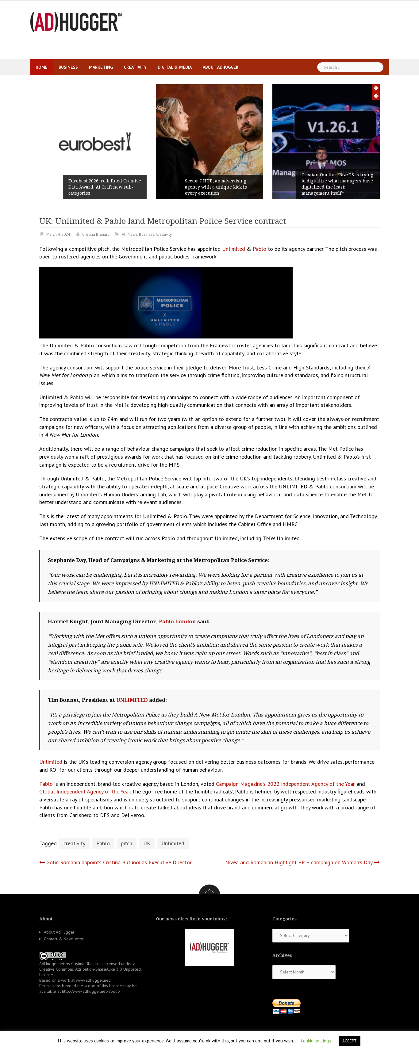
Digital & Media (175, 67)
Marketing (101, 67)
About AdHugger (220, 67)
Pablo (259, 248)
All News (129, 234)
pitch (126, 843)
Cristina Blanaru (96, 234)
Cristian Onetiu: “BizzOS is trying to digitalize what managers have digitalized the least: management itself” (337, 184)
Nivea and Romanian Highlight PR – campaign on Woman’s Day (299, 862)
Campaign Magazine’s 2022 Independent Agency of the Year (285, 783)
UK (146, 843)
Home (42, 67)
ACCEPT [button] (349, 1041)
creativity (74, 843)
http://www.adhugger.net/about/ (91, 991)
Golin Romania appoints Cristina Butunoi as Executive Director (119, 862)
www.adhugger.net (93, 980)
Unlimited (233, 248)
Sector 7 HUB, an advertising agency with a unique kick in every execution (216, 187)
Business (68, 67)
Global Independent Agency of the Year (84, 791)
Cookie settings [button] (316, 1041)
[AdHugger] (76, 21)
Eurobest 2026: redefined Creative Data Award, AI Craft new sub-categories (104, 187)
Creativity (135, 67)
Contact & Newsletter (64, 939)
